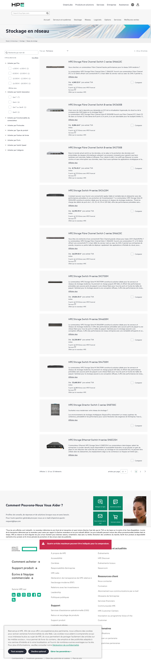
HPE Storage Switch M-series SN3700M (88, 276)
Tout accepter (17, 651)
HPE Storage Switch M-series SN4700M (88, 361)
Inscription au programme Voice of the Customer (115, 618)
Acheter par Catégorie (15, 150)
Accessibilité (56, 558)
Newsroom (103, 568)
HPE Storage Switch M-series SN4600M (88, 319)
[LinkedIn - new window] (14, 595)
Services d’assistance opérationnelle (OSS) (70, 610)
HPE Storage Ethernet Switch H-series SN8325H (92, 439)
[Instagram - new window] (24, 595)
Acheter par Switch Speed (17, 145)
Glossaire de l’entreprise (108, 596)
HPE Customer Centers (108, 611)
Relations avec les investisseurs (65, 587)
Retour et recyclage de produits (65, 615)
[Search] (47, 13)
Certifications (104, 633)
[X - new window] (19, 595)
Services (100, 5)
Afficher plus (12, 88)
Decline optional (38, 651)
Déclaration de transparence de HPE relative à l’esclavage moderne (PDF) (71, 580)
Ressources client (108, 576)
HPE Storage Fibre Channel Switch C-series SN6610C (95, 61)
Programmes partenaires (109, 643)
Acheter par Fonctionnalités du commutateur (18, 119)
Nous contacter (105, 581)
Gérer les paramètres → (61, 651)
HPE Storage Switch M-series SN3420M (88, 190)
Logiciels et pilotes (59, 625)
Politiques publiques (60, 597)
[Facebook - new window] (34, 595)
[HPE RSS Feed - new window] (14, 600)
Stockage (22, 41)
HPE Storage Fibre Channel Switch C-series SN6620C (95, 233)
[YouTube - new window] (39, 595)
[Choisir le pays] (132, 4)
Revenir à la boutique (12, 41)
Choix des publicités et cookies (58, 658)
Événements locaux (106, 563)
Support (55, 605)
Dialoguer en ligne (100, 507)
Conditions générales (34, 658)
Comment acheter (115, 522)
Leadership (56, 592)
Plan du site (77, 658)
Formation (102, 586)
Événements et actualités (112, 548)
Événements (103, 553)
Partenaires (104, 628)
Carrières (55, 563)
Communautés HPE (106, 606)
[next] (145, 471)
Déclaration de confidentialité (65, 645)
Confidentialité (17, 658)
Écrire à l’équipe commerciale (23, 576)
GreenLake (68, 5)
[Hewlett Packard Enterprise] (18, 4)
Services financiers (106, 601)
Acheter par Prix (13, 63)
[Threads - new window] (29, 595)
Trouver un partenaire (107, 638)
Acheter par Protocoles (16, 125)
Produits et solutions (84, 5)
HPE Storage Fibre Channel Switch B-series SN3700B (95, 147)
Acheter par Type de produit (18, 130)
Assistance (124, 5)
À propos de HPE (58, 553)
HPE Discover (104, 558)
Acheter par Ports (14, 140)
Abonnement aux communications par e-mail (118, 591)
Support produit (23, 568)
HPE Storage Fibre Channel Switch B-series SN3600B (95, 104)
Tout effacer (35, 58)
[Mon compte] (137, 4)
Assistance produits (115, 507)
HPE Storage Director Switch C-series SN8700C (92, 404)
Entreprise (111, 5)
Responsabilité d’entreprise (63, 568)
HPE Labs (55, 573)
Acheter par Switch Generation (19, 92)
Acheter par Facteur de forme (18, 135)
